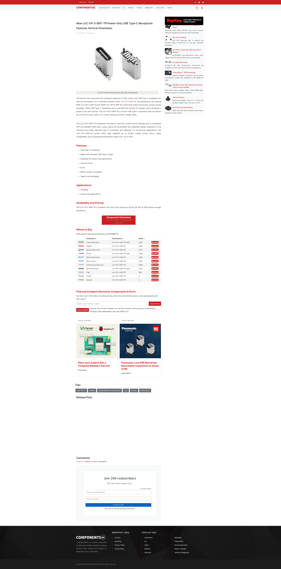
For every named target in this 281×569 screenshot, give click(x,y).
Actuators (160, 8)
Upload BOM (82, 310)
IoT (145, 541)
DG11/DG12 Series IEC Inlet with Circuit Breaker (187, 51)
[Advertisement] (118, 426)
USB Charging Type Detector (109, 390)
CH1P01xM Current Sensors (183, 107)
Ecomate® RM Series (180, 62)
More (170, 8)
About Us (82, 2)
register (87, 461)
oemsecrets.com (151, 296)
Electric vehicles (180, 549)
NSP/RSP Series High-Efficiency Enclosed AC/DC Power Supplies (188, 86)
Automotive (148, 537)
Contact (90, 2)
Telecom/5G (179, 541)
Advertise (118, 541)
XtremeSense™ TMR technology (184, 72)
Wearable (178, 537)
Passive (131, 8)
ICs (123, 8)
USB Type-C (81, 390)
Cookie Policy (119, 549)
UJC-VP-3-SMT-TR (128, 101)
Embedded (149, 8)
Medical (147, 549)
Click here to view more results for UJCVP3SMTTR (97, 234)
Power (139, 8)
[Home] (85, 8)
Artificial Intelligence (182, 552)
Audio (146, 545)
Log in (78, 461)
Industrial (147, 552)
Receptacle (145, 390)
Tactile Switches (178, 97)
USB (125, 390)
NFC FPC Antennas (179, 37)
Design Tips (116, 8)
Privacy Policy (120, 545)
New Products (104, 8)
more (128, 242)
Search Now (155, 304)
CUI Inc (134, 390)
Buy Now (155, 242)
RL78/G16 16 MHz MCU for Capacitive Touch (186, 26)
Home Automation (181, 545)
